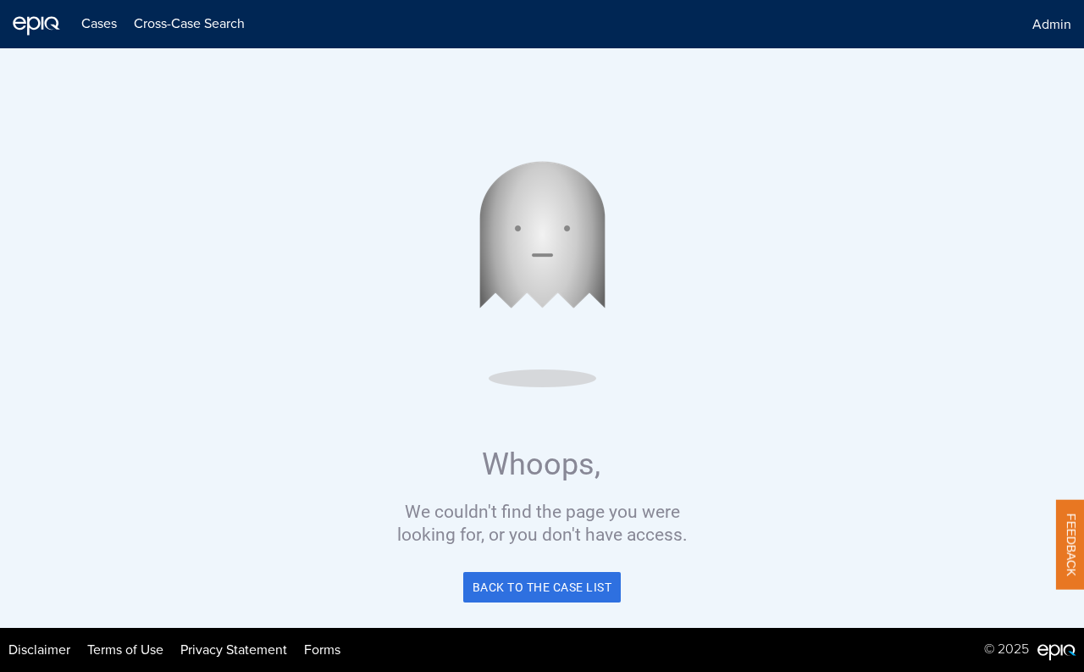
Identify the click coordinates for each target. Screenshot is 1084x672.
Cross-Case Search (189, 23)
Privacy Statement (233, 649)
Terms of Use (125, 649)
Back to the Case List (542, 587)
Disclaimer (39, 649)
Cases (99, 23)
